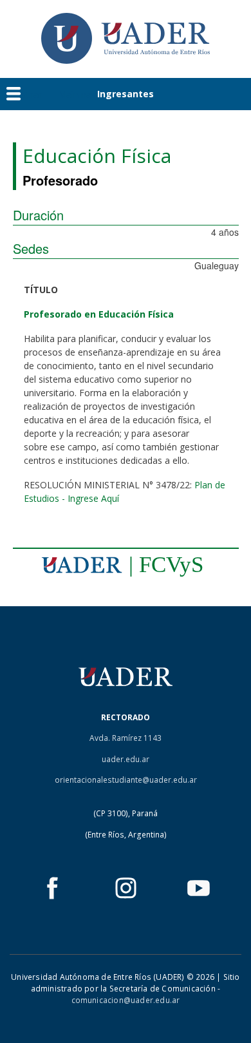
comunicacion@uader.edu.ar (125, 1000)
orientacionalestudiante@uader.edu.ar (126, 779)
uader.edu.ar (125, 759)
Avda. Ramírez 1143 (125, 737)
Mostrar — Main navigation (66, 94)
